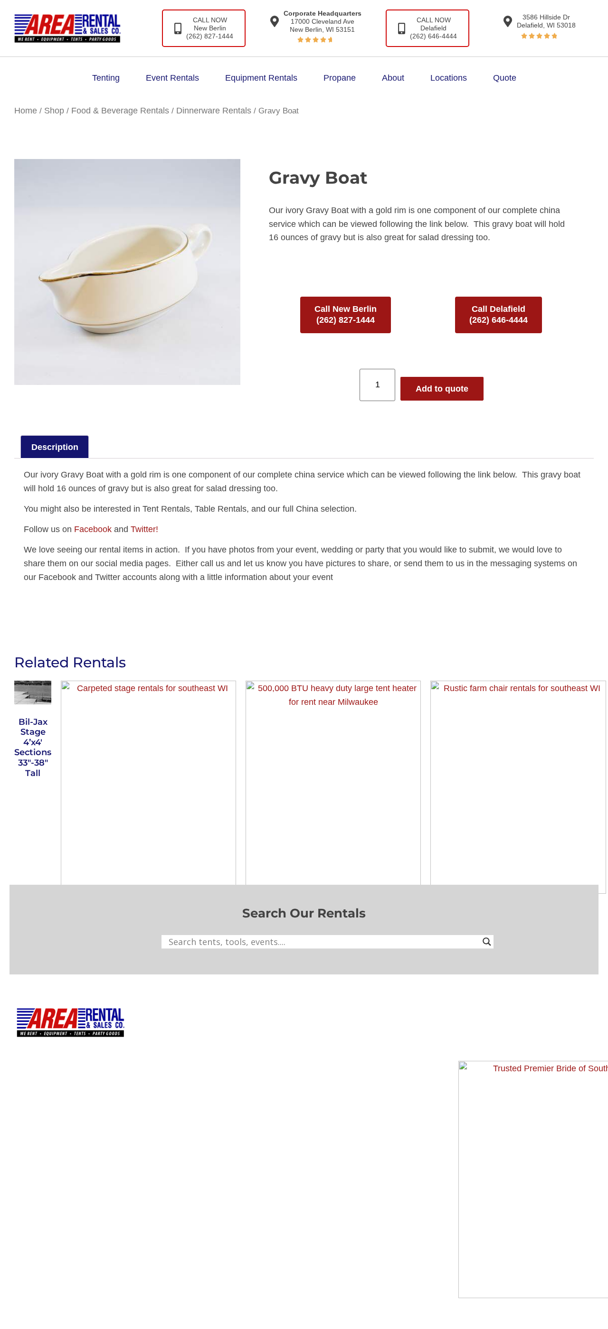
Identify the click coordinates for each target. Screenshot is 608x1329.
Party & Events (239, 1075)
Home (25, 110)
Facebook (93, 529)
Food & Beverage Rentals (120, 110)
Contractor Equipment (252, 1054)
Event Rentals (172, 78)
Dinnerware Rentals (213, 110)
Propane (339, 78)
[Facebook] (470, 1039)
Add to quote (442, 388)
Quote (504, 78)
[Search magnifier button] (487, 941)
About (393, 78)
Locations (448, 78)
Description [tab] (54, 447)
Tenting (106, 78)
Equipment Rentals (261, 78)
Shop (54, 110)
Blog (343, 1054)
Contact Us (356, 1075)
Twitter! (144, 529)
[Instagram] (498, 1039)
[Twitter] (525, 1039)
